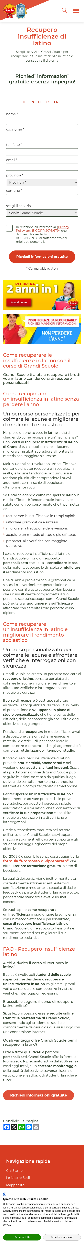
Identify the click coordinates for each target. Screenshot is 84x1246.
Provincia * (14, 175)
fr (56, 102)
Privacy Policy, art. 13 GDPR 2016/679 (42, 229)
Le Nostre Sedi (18, 1178)
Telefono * (14, 145)
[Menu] (76, 11)
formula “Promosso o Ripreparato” (36, 861)
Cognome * (15, 129)
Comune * (14, 191)
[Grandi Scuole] (16, 11)
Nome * (12, 114)
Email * (11, 160)
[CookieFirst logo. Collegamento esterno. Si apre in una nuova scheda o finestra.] (4, 1194)
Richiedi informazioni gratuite (38, 1095)
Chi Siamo (14, 1171)
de (40, 102)
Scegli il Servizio (18, 206)
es (48, 102)
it (24, 102)
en (32, 102)
